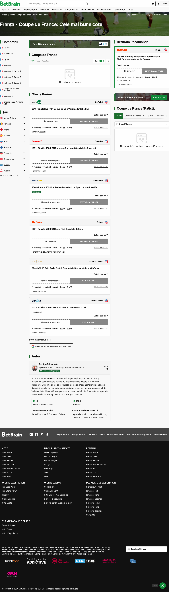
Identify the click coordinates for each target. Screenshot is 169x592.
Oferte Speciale (8, 499)
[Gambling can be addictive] (36, 561)
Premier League (50, 460)
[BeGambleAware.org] (12, 561)
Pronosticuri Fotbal (94, 487)
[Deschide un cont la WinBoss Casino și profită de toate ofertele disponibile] (101, 287)
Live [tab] (38, 61)
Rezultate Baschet (93, 511)
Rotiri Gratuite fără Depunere (56, 495)
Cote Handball (8, 464)
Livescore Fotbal (93, 491)
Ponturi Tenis (91, 456)
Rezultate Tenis (92, 507)
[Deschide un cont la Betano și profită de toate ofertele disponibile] (101, 248)
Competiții (90, 515)
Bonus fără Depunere (53, 499)
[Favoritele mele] (152, 3)
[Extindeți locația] (24, 118)
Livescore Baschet (94, 499)
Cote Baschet (7, 460)
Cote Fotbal (7, 452)
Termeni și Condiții (9, 525)
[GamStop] (85, 561)
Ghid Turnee (7, 529)
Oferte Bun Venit (51, 491)
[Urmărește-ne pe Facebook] (36, 434)
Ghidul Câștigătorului (10, 533)
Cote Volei (6, 476)
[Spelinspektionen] (133, 561)
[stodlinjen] (109, 561)
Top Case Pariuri (9, 487)
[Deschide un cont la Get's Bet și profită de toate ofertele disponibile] (101, 127)
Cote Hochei (7, 472)
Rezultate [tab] (45, 61)
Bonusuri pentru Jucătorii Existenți (58, 503)
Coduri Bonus (49, 487)
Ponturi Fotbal (92, 452)
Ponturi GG (90, 468)
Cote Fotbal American (11, 468)
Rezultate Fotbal (93, 503)
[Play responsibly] (61, 561)
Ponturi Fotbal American (96, 464)
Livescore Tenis (92, 495)
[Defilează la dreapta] (167, 116)
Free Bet (5, 495)
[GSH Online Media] (12, 574)
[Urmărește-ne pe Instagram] (31, 434)
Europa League (50, 456)
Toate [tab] (32, 61)
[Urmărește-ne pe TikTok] (47, 434)
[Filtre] (108, 61)
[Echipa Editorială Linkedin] (107, 369)
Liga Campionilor (51, 452)
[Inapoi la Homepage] (10, 3)
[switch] (99, 61)
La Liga (47, 464)
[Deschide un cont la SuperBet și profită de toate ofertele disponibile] (101, 167)
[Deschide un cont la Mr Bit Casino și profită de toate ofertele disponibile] (101, 328)
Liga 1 (46, 476)
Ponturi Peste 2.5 (93, 476)
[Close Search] (86, 3)
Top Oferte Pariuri (9, 491)
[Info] (162, 585)
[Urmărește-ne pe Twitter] (41, 434)
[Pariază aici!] (124, 80)
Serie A (47, 472)
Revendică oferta (89, 121)
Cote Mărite (7, 503)
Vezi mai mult (89, 281)
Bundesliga (48, 468)
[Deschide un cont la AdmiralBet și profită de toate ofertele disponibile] (101, 208)
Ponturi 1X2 (91, 472)
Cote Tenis (6, 456)
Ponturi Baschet (92, 460)
